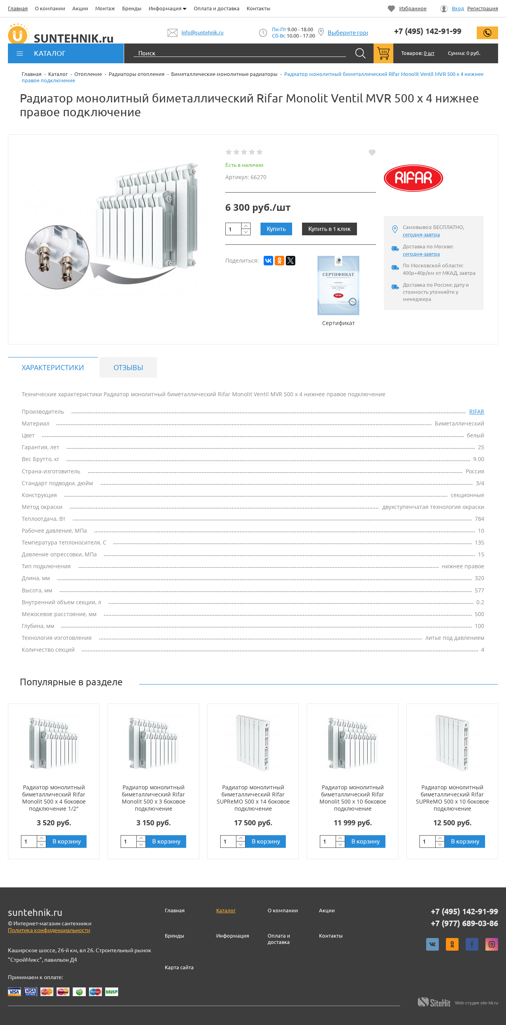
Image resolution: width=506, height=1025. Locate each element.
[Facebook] (472, 944)
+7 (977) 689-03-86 (464, 923)
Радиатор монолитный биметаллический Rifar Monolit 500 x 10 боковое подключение (352, 798)
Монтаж (105, 8)
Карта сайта (179, 967)
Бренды (132, 8)
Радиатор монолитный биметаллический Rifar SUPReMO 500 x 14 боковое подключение (253, 798)
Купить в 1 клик (329, 228)
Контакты (258, 8)
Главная (18, 8)
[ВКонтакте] (268, 260)
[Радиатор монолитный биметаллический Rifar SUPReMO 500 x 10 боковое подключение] (452, 743)
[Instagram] (491, 944)
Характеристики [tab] (53, 367)
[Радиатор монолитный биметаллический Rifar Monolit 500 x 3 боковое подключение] (153, 743)
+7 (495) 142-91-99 (427, 31)
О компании (50, 8)
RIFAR (476, 411)
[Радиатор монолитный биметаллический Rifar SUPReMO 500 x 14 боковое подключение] (253, 743)
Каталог (226, 910)
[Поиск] (360, 53)
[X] (290, 260)
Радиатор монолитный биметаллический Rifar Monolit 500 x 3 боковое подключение (153, 798)
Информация (166, 8)
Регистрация (482, 8)
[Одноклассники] (279, 260)
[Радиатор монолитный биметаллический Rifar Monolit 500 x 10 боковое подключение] (352, 743)
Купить (276, 228)
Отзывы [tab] (128, 367)
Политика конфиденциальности (49, 930)
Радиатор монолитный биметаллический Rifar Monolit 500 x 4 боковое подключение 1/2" (54, 798)
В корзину (67, 841)
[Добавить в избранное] (372, 152)
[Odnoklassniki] (452, 944)
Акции (80, 8)
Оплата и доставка (217, 8)
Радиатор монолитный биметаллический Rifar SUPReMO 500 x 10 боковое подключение (452, 798)
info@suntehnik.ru (202, 32)
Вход (458, 8)
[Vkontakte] (432, 944)
